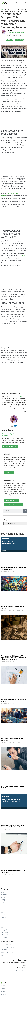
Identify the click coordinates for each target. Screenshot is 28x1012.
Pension (3, 917)
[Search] (25, 511)
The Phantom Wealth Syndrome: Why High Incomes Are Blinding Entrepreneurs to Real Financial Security (13, 657)
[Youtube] (22, 970)
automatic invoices (14, 193)
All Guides (4, 937)
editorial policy (17, 396)
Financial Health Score (7, 952)
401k (2, 927)
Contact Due (5, 895)
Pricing (3, 900)
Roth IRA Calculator (7, 950)
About (3, 892)
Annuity (3, 912)
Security (3, 905)
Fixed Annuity (5, 915)
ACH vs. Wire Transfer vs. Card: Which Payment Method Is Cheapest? (12, 826)
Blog (2, 9)
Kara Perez (8, 430)
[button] (17, 3)
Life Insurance (5, 920)
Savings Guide (5, 930)
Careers (3, 897)
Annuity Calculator (6, 945)
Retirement (4, 935)
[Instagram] (25, 970)
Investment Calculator (8, 947)
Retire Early (4, 932)
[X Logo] (19, 970)
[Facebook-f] (16, 970)
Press (2, 902)
